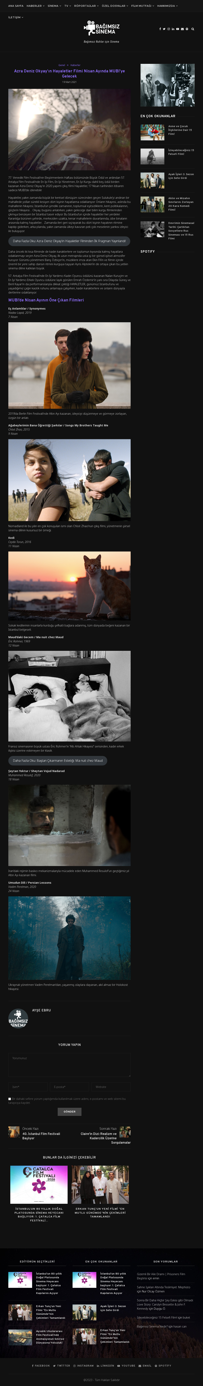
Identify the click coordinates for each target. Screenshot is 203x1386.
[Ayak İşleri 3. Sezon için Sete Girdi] (152, 180)
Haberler (34, 5)
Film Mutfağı (141, 5)
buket (186, 1317)
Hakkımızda (166, 5)
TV (66, 5)
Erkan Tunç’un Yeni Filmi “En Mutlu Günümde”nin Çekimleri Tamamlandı (100, 1212)
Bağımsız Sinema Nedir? (152, 1326)
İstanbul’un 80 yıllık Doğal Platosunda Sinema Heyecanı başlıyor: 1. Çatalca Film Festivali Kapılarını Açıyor (49, 1283)
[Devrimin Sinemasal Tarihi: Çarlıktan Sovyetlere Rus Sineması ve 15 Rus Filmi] (152, 229)
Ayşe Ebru (41, 1011)
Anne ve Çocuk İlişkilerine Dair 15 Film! (180, 130)
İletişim (14, 17)
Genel (61, 65)
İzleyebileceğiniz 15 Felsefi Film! (181, 152)
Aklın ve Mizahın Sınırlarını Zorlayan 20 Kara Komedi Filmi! (180, 204)
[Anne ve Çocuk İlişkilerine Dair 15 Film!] (152, 132)
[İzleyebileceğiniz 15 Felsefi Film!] (152, 156)
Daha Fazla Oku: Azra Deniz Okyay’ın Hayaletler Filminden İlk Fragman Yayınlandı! (69, 241)
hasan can (180, 1326)
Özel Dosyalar (113, 5)
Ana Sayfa (16, 5)
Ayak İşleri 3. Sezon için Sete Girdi (181, 176)
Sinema (53, 5)
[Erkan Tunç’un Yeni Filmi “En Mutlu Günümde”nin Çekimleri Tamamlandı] (100, 1185)
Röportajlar (85, 5)
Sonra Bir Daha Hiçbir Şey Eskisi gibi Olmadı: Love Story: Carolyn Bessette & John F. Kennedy (165, 1304)
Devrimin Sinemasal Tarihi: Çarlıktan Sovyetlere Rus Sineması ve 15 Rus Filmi (181, 231)
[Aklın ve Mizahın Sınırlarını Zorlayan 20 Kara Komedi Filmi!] (152, 204)
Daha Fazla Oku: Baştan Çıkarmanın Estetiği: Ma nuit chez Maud (58, 760)
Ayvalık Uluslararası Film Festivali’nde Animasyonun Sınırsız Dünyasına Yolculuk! (50, 1337)
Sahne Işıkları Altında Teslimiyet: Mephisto (163, 1287)
